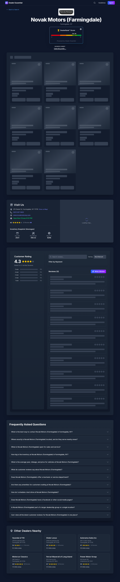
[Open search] (94, 3)
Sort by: (90, 257)
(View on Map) (43, 209)
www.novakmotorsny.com (21, 215)
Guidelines (102, 3)
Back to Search (14, 9)
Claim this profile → (60, 48)
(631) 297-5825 (18, 212)
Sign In (111, 3)
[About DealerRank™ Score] (80, 29)
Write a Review (100, 271)
